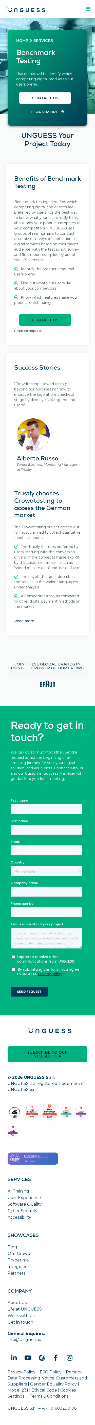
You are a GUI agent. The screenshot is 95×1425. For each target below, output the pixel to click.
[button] (45, 98)
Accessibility (19, 1217)
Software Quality (25, 1204)
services (43, 41)
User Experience (24, 1197)
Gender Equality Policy (53, 1384)
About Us (17, 1302)
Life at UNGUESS (25, 1309)
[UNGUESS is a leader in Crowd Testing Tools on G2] (32, 1112)
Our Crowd (19, 1253)
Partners (16, 1273)
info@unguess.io (24, 1339)
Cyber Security (22, 1210)
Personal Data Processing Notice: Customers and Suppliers (47, 1378)
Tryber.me (18, 1260)
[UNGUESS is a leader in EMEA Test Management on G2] (13, 1131)
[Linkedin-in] (14, 1358)
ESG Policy (51, 1372)
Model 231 (18, 1390)
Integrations (20, 1266)
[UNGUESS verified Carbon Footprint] (15, 1113)
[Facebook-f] (55, 1358)
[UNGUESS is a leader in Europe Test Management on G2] (81, 1112)
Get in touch (20, 1322)
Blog (12, 1247)
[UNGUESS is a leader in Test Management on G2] (49, 1112)
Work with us (21, 1315)
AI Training (18, 1191)
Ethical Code (44, 1390)
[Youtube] (28, 1358)
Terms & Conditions (49, 1396)
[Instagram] (69, 1358)
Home (22, 41)
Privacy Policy (21, 1372)
